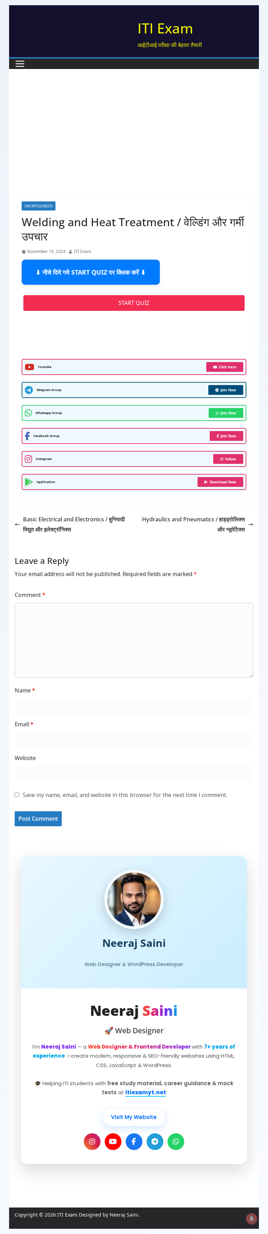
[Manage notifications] (251, 1218)
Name (25, 690)
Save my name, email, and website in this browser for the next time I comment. (125, 795)
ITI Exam (165, 28)
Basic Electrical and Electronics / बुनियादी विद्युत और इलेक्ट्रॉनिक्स (74, 524)
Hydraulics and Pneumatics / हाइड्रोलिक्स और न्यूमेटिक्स (193, 524)
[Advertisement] (134, 142)
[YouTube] (113, 1141)
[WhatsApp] (176, 1141)
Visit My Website (134, 1117)
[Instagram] (92, 1141)
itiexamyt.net (145, 1092)
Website (25, 758)
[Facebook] (134, 1141)
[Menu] (20, 64)
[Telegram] (155, 1141)
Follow (230, 459)
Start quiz (133, 303)
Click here (227, 367)
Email (24, 724)
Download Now (223, 482)
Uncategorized (38, 206)
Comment (30, 595)
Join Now (228, 390)
